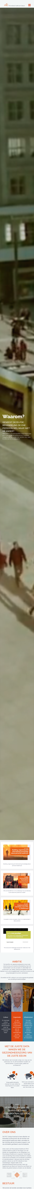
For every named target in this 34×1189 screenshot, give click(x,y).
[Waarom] (14, 5)
